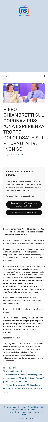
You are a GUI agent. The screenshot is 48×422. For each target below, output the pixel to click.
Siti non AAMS (21, 412)
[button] (45, 76)
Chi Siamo (7, 407)
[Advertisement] (24, 47)
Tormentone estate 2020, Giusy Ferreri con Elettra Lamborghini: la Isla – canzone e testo (22, 388)
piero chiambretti (14, 371)
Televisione (11, 368)
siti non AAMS (9, 412)
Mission (37, 407)
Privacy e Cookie (27, 407)
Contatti (16, 407)
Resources (32, 410)
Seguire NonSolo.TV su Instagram (24, 212)
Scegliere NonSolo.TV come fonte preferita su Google (24, 204)
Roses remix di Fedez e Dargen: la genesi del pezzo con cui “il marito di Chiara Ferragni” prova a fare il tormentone (23, 378)
